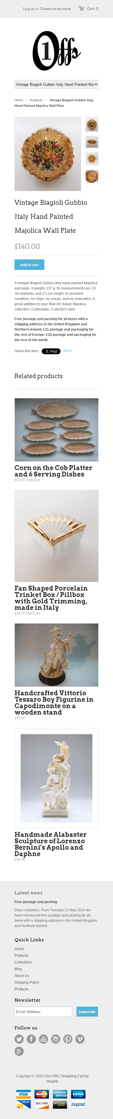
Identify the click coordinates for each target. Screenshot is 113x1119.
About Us (21, 976)
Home (19, 949)
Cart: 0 (93, 8)
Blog (18, 969)
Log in (28, 8)
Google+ (19, 1051)
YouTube (43, 1039)
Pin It (67, 351)
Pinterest (67, 1039)
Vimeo (80, 1039)
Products (36, 100)
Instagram (55, 1039)
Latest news (28, 892)
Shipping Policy (26, 982)
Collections (23, 962)
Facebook (31, 1039)
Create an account (55, 8)
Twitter (19, 1039)
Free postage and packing (35, 902)
